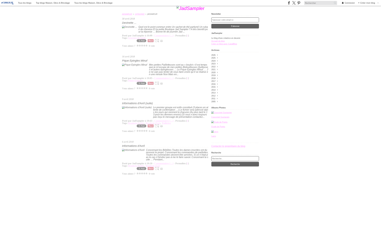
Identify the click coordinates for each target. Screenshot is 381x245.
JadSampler (127, 14)
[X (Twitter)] (294, 3)
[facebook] (289, 3)
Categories (140, 14)
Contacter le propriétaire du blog (228, 146)
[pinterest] (299, 3)
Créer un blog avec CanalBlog (224, 44)
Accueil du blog (218, 41)
